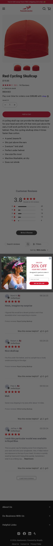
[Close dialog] (50, 258)
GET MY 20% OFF (39, 283)
